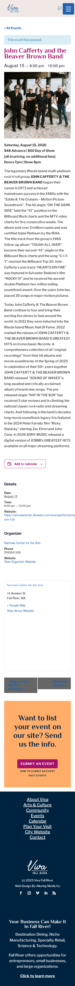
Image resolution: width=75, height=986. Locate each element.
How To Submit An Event (37, 771)
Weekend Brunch (59, 683)
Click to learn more (37, 976)
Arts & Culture (37, 804)
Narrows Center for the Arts (22, 543)
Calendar (37, 821)
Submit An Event (37, 764)
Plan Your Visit (37, 826)
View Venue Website (20, 611)
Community (37, 810)
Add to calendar (25, 464)
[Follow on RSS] (54, 893)
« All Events (12, 28)
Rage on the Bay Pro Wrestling (18, 685)
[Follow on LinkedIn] (45, 893)
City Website (37, 831)
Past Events (37, 775)
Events (37, 815)
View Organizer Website (20, 561)
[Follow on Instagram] (29, 893)
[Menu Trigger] (68, 9)
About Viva (37, 799)
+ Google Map (16, 605)
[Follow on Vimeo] (37, 893)
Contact (37, 837)
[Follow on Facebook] (21, 893)
